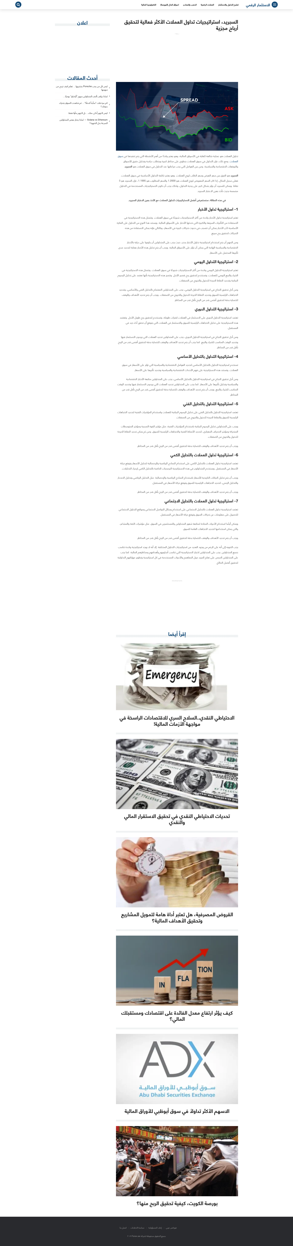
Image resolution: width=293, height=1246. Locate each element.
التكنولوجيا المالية (148, 4)
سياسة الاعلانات (137, 1227)
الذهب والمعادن (190, 4)
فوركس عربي (171, 1227)
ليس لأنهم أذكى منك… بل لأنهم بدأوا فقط (88, 113)
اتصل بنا (123, 1227)
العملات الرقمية (207, 4)
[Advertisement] (177, 56)
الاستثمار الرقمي (258, 4)
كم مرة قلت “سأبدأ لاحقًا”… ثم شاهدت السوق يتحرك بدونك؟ (83, 104)
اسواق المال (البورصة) (169, 4)
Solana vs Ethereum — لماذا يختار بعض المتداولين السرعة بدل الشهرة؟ (84, 121)
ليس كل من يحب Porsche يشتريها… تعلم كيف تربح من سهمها (82, 88)
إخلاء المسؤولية (155, 1227)
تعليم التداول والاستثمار (228, 4)
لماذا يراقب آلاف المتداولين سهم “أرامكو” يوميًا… (85, 96)
